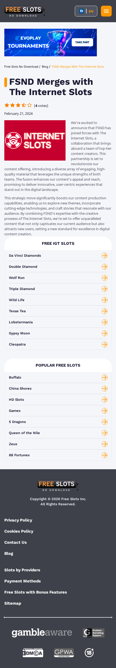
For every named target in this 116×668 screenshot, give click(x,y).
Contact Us (15, 542)
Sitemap (12, 603)
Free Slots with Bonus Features (35, 592)
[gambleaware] (42, 632)
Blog (8, 553)
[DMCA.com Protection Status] (33, 652)
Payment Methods (22, 581)
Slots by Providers (22, 570)
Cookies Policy (18, 531)
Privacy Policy (18, 520)
